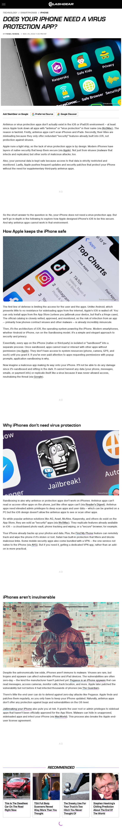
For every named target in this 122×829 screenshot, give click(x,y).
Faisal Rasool (12, 34)
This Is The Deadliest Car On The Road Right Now (16, 806)
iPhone (44, 13)
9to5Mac (107, 128)
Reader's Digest (95, 504)
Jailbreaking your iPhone (17, 708)
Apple (66, 150)
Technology (10, 13)
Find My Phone (84, 533)
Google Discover (69, 114)
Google (38, 376)
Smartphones (29, 13)
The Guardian (90, 688)
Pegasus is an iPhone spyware (88, 680)
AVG (34, 544)
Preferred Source (44, 114)
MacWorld (61, 716)
